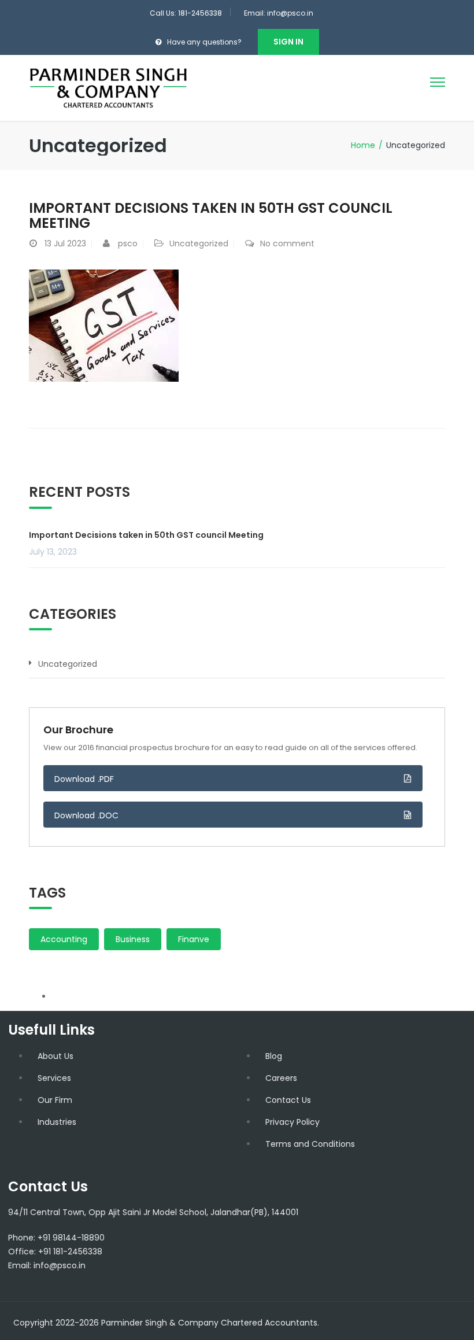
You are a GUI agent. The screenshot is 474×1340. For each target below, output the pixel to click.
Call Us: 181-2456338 (186, 13)
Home (363, 145)
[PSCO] (108, 87)
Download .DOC (86, 815)
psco (128, 243)
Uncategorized (198, 243)
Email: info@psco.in (278, 13)
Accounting (63, 939)
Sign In (288, 41)
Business (133, 939)
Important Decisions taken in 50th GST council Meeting (210, 215)
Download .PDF (84, 779)
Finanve (193, 939)
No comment (287, 243)
